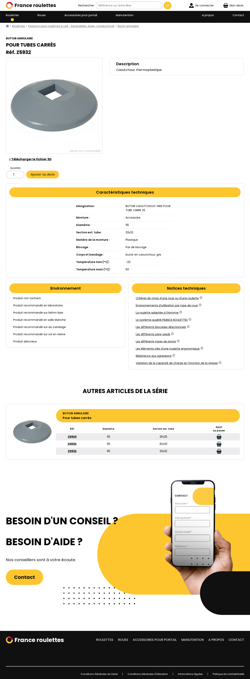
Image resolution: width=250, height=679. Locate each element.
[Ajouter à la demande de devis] (219, 437)
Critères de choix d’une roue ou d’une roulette (167, 298)
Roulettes (12, 15)
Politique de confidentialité (228, 674)
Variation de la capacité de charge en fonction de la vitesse (177, 363)
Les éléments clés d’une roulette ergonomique (168, 349)
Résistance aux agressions (153, 356)
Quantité (15, 168)
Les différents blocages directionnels (161, 327)
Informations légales (190, 674)
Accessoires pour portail (80, 15)
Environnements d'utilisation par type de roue (167, 305)
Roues (42, 15)
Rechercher (86, 5)
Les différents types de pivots (156, 341)
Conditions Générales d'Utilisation (148, 674)
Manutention (124, 15)
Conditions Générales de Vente (99, 674)
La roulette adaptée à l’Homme (157, 313)
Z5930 (72, 444)
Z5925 (72, 437)
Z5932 (72, 451)
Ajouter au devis (42, 174)
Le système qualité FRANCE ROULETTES (162, 320)
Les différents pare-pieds (153, 334)
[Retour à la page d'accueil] (7, 26)
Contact (238, 15)
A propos (208, 15)
